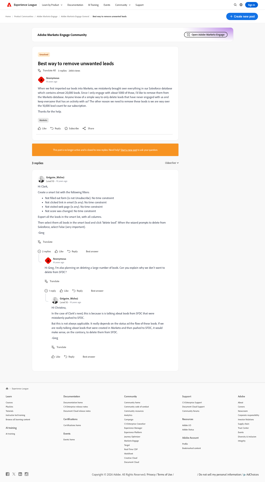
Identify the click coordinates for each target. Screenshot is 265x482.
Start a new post (129, 149)
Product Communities (23, 16)
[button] (242, 16)
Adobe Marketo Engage (47, 16)
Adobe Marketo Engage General (75, 16)
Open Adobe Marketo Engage (208, 34)
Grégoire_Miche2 (55, 177)
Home (8, 16)
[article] (104, 214)
